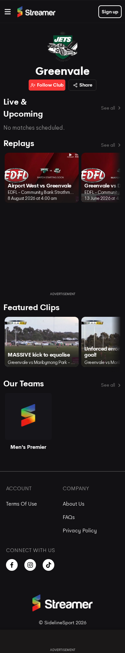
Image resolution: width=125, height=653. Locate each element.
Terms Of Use (21, 503)
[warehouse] (7, 11)
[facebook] (12, 565)
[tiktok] (48, 565)
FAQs (69, 517)
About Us (73, 503)
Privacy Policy (80, 530)
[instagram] (30, 565)
